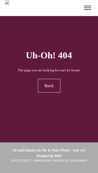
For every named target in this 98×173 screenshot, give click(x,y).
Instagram (78, 160)
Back (49, 85)
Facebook (60, 160)
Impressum (42, 160)
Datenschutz (21, 160)
